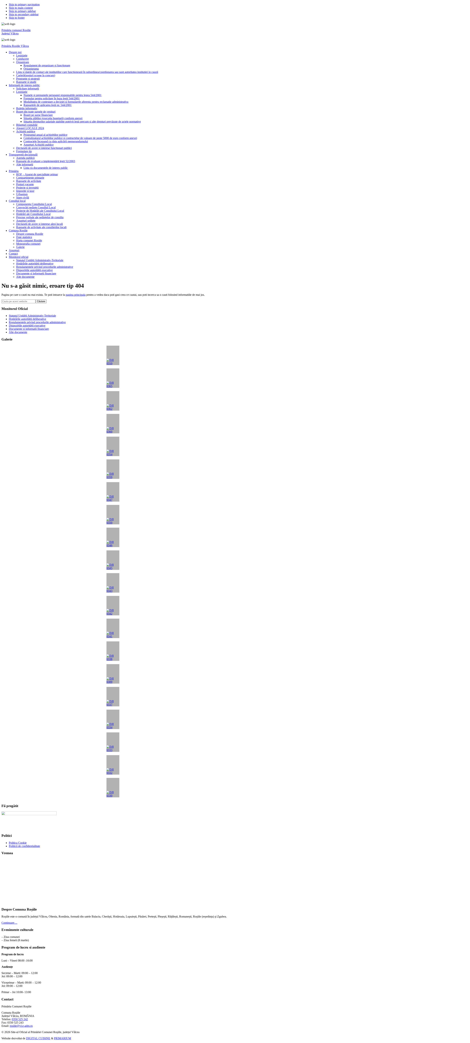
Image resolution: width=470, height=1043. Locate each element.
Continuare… (9, 922)
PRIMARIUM (62, 1038)
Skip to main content (21, 7)
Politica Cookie (18, 842)
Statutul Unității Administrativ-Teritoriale (32, 315)
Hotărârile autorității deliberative (27, 319)
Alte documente (18, 332)
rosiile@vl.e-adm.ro (21, 1025)
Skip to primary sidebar (22, 11)
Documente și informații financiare (29, 328)
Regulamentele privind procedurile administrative (37, 322)
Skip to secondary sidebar (24, 14)
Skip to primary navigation (24, 4)
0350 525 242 (20, 1019)
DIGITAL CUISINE (38, 1038)
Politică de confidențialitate (24, 846)
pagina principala (76, 294)
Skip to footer (17, 17)
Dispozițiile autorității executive (27, 325)
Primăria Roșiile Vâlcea (15, 46)
